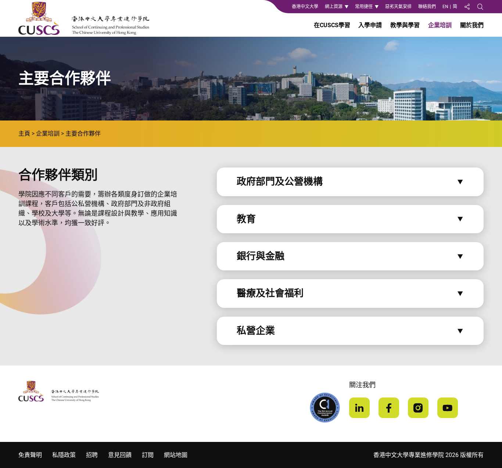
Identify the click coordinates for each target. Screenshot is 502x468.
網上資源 (334, 6)
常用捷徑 (364, 6)
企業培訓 (48, 133)
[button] (350, 182)
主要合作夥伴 (83, 133)
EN (445, 6)
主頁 (24, 133)
